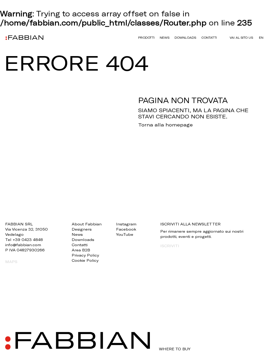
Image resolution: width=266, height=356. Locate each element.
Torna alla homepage (165, 124)
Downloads (185, 37)
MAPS (11, 261)
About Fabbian (87, 224)
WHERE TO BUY (174, 349)
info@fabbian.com (23, 245)
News (164, 37)
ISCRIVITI (169, 246)
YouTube (124, 234)
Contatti (209, 37)
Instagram (126, 224)
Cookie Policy (85, 260)
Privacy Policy (85, 255)
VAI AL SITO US (241, 37)
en (261, 37)
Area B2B (81, 250)
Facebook (126, 229)
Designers (82, 229)
